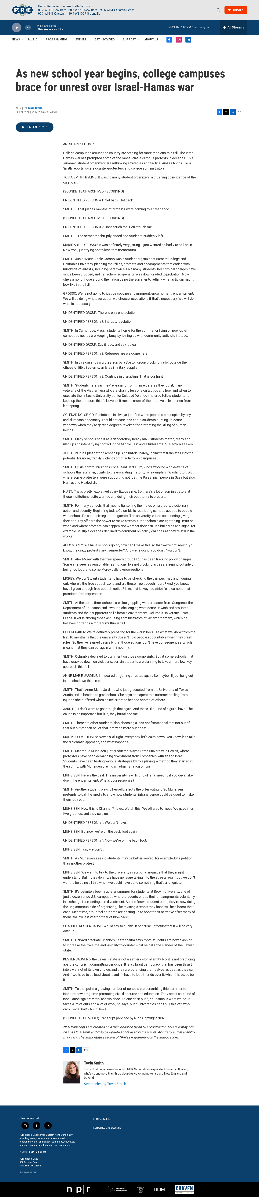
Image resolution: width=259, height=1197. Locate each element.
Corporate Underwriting (107, 1127)
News (16, 39)
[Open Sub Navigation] (22, 39)
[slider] (34, 27)
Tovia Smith (35, 108)
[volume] (28, 27)
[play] (17, 27)
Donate (237, 10)
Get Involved (105, 39)
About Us (151, 39)
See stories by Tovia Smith (105, 1083)
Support (129, 39)
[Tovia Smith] (71, 1072)
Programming (56, 39)
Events (80, 39)
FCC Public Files (102, 1119)
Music (32, 39)
